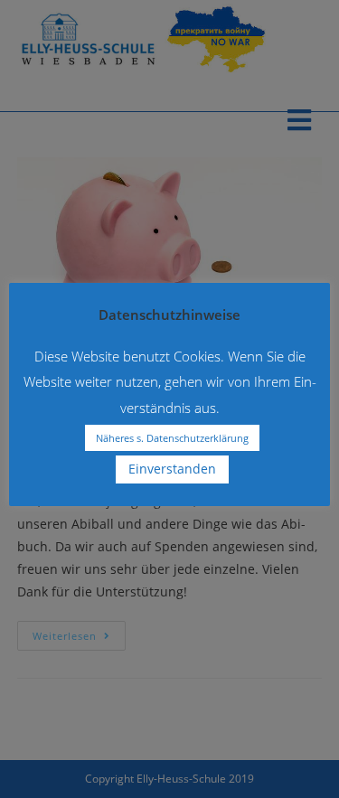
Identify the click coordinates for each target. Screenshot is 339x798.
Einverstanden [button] (172, 468)
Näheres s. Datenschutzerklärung (172, 438)
